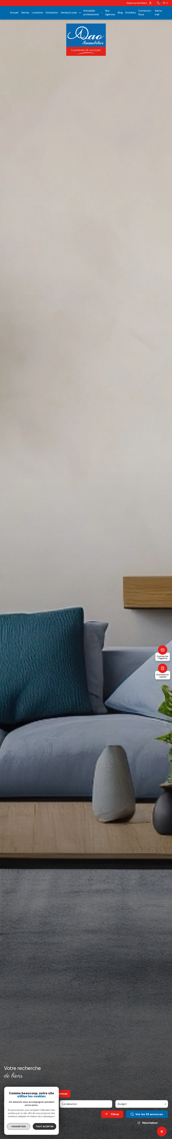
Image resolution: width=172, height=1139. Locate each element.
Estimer (62, 1093)
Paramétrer (18, 1126)
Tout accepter (44, 1126)
